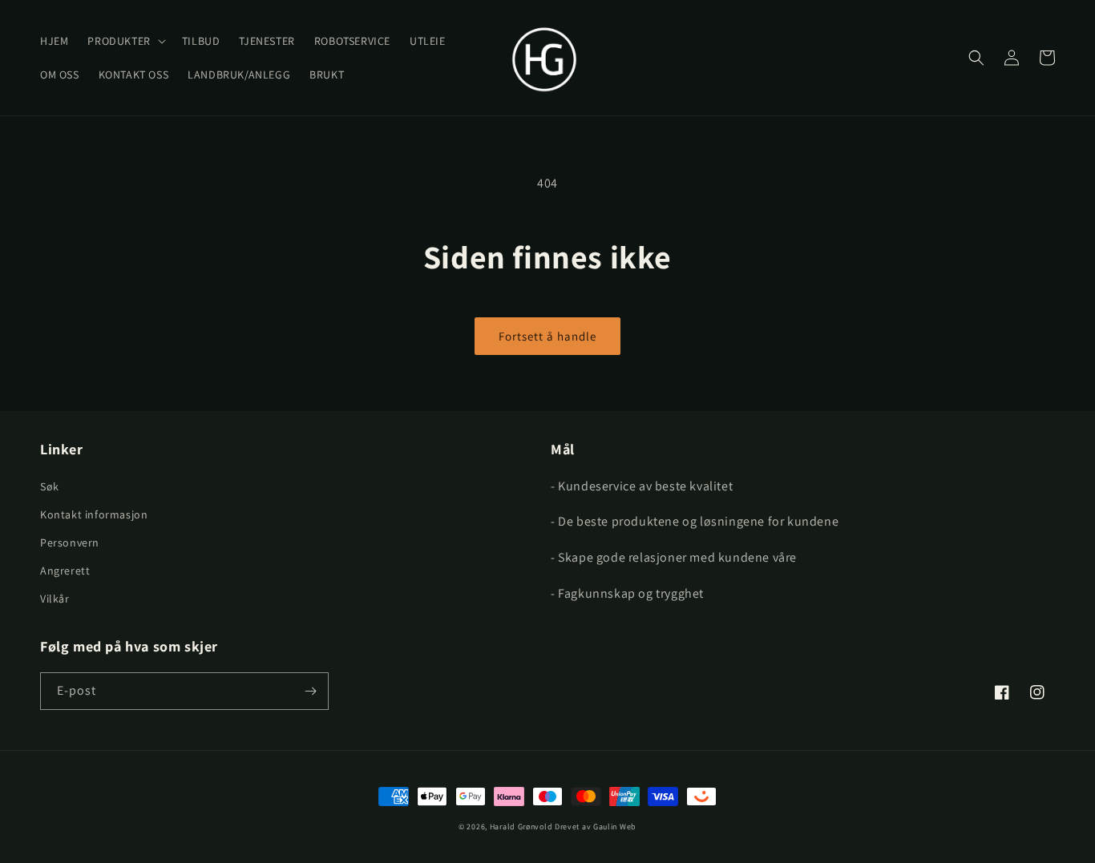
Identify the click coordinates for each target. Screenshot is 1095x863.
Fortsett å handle (547, 336)
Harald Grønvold (522, 826)
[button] (125, 41)
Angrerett (65, 570)
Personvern (69, 542)
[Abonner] (310, 691)
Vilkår (55, 598)
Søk (49, 486)
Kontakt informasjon (93, 514)
